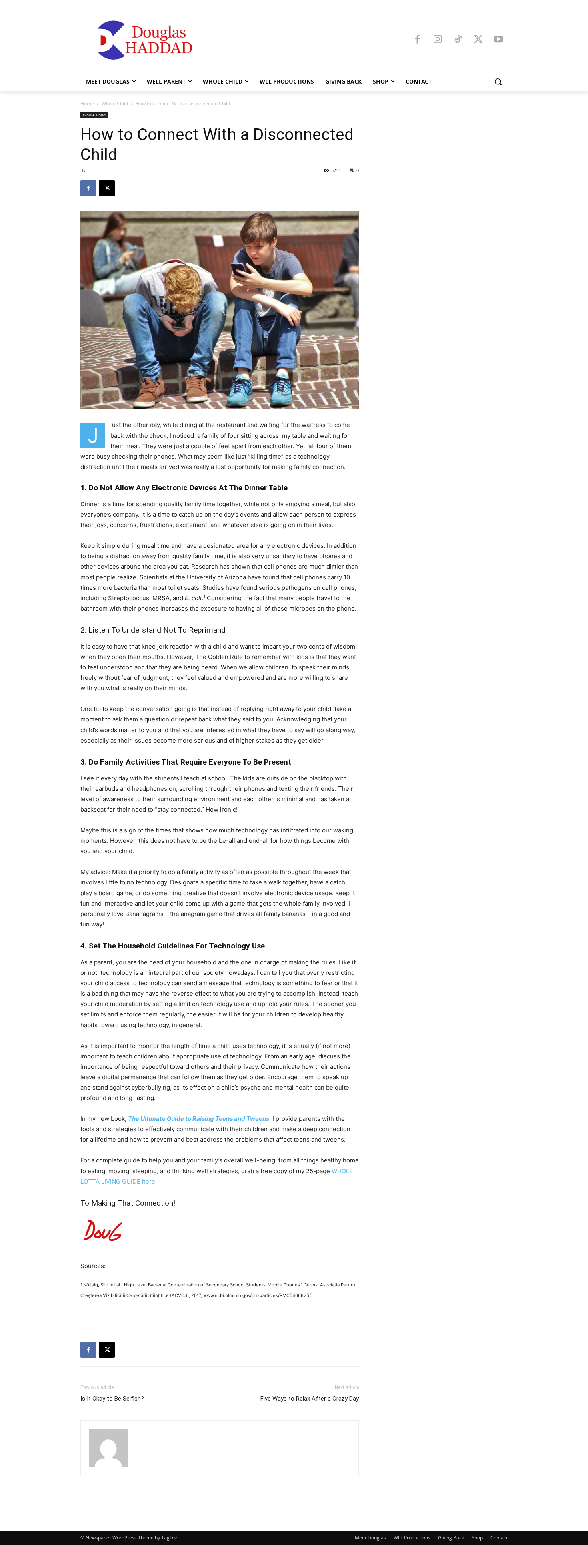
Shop (477, 1537)
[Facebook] (417, 40)
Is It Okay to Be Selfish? (112, 1398)
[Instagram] (438, 40)
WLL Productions (412, 1537)
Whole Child (115, 103)
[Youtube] (498, 40)
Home (87, 103)
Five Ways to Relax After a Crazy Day (309, 1398)
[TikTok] (458, 40)
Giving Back (451, 1537)
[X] (478, 40)
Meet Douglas (370, 1537)
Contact (499, 1537)
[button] (498, 81)
